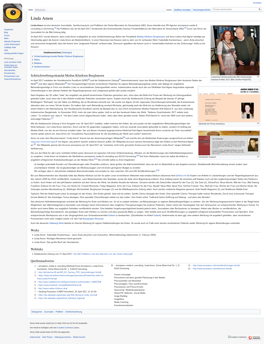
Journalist (48, 311)
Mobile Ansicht (79, 337)
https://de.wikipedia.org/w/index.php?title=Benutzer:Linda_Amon (66, 295)
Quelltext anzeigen (182, 10)
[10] (137, 156)
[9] (35, 144)
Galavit (111, 215)
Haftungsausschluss (62, 337)
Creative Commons (65, 328)
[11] (95, 159)
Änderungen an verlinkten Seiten (11, 66)
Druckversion (9, 73)
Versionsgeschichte (201, 10)
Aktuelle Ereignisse (12, 41)
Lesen (169, 10)
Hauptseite (8, 30)
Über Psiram (47, 337)
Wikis (6, 38)
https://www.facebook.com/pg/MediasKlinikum (58, 285)
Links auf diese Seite (12, 62)
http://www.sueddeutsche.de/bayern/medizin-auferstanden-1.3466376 (68, 282)
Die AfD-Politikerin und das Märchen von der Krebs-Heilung (102, 254)
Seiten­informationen (12, 79)
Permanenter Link (11, 76)
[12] (157, 170)
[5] (37, 83)
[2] (185, 28)
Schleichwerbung (74, 311)
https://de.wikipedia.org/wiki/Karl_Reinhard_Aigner (60, 298)
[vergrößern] (258, 76)
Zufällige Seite (10, 47)
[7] (52, 118)
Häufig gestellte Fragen (14, 53)
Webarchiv (182, 175)
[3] (89, 80)
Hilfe (6, 50)
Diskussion (40, 10)
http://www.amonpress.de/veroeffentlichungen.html (215, 265)
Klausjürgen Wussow (92, 218)
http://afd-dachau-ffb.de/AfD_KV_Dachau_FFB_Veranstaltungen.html (68, 272)
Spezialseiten (9, 70)
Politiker (59, 311)
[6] (66, 83)
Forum (6, 35)
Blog (6, 32)
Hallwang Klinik (56, 223)
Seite (30, 10)
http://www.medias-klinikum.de (51, 288)
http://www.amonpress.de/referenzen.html (211, 269)
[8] (124, 137)
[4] (120, 80)
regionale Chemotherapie (43, 141)
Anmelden (257, 3)
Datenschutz (35, 337)
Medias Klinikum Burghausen (151, 36)
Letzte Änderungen (12, 44)
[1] (55, 28)
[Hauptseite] (13, 12)
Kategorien (37, 311)
